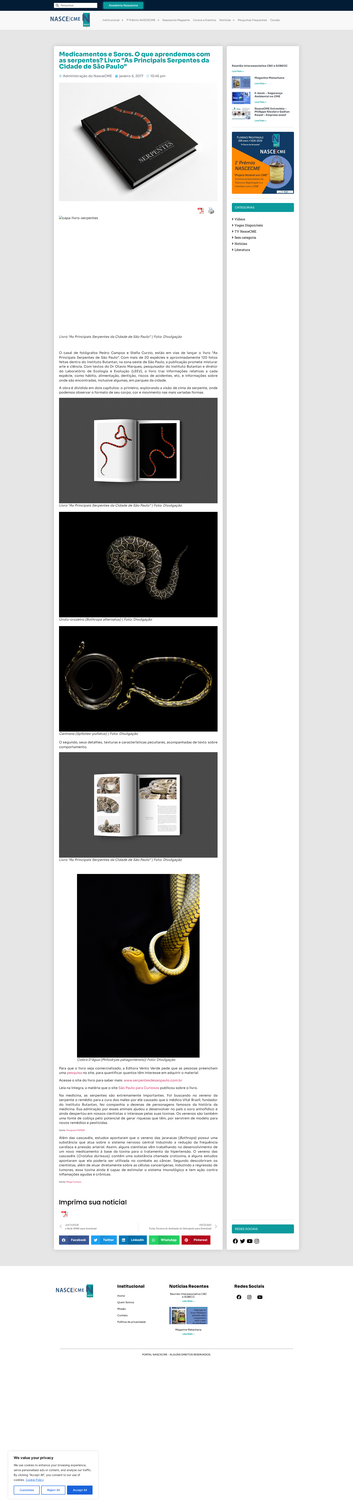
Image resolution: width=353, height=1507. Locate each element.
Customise (27, 1490)
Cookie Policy (35, 1479)
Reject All (53, 1490)
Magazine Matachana (269, 78)
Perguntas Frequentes (252, 20)
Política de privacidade (131, 1321)
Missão (121, 1308)
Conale (275, 20)
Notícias (225, 20)
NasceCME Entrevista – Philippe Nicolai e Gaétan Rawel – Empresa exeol (272, 112)
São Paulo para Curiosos (139, 1088)
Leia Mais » (238, 71)
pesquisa (74, 1073)
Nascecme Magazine (176, 20)
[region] (53, 1475)
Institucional (111, 20)
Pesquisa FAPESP (75, 1130)
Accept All (80, 1490)
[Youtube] (260, 1297)
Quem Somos (125, 1302)
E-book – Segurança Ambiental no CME (269, 94)
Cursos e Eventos (204, 20)
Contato (122, 1315)
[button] (74, 1240)
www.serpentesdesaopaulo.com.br (153, 1080)
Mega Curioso (73, 1182)
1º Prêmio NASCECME (140, 20)
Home (121, 1295)
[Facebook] (239, 1297)
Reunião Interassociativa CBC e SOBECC (259, 66)
